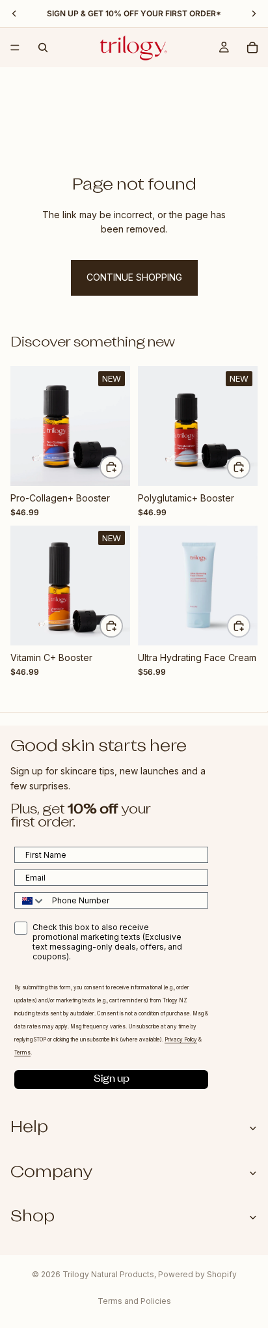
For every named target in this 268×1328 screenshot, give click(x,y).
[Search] (43, 47)
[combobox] (30, 900)
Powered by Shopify (197, 1274)
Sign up (111, 1079)
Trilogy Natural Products (108, 1274)
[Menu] (15, 48)
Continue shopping (134, 277)
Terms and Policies (134, 1301)
